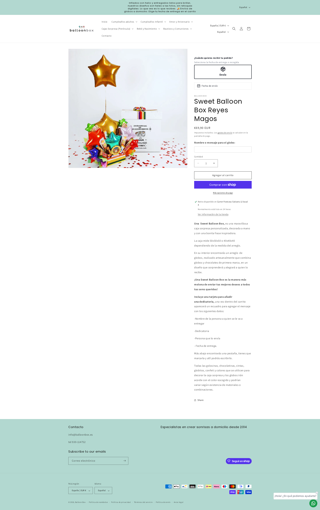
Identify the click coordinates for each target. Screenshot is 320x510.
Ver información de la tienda (213, 214)
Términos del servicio (143, 502)
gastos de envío (225, 132)
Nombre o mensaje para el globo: (214, 142)
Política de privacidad (120, 502)
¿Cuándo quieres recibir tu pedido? (213, 57)
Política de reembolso (98, 502)
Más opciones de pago (223, 192)
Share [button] (201, 400)
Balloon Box (80, 502)
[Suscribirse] (124, 461)
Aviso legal (179, 502)
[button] (124, 21)
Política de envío (163, 502)
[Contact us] (313, 503)
